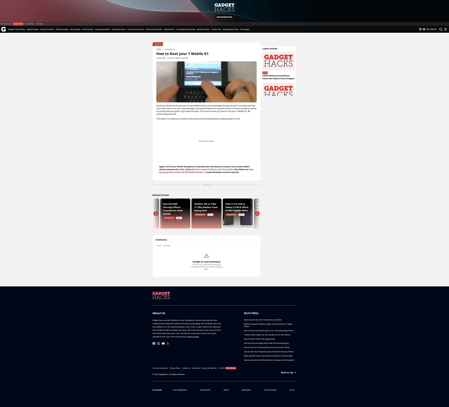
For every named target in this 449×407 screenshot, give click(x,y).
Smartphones (224, 16)
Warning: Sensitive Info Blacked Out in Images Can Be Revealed (269, 360)
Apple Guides (32, 29)
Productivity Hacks (153, 29)
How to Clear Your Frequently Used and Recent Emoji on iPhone (269, 351)
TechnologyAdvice (180, 390)
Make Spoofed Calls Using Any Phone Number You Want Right (268, 356)
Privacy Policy (175, 368)
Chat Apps (244, 29)
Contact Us (186, 368)
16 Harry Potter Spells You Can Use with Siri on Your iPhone (267, 335)
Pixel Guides (87, 29)
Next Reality (29, 24)
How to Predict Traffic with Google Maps (259, 339)
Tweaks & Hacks (119, 29)
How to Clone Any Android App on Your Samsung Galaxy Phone (268, 330)
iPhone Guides (62, 29)
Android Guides (47, 29)
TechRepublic (205, 390)
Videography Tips (230, 29)
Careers (227, 368)
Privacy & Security (135, 29)
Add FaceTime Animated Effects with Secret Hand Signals (266, 343)
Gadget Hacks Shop (16, 29)
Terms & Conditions (160, 368)
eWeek (226, 390)
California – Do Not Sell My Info (204, 368)
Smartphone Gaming (186, 29)
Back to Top (287, 372)
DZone (292, 390)
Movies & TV (169, 29)
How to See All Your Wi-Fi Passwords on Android (262, 320)
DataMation (246, 390)
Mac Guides (75, 29)
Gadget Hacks (18, 24)
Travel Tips (216, 29)
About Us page (193, 337)
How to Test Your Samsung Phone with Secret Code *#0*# (266, 347)
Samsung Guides (102, 29)
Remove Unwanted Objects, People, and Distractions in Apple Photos (268, 325)
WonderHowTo (6, 24)
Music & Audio (203, 29)
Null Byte (39, 24)
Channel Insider (270, 390)
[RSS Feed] (168, 343)
